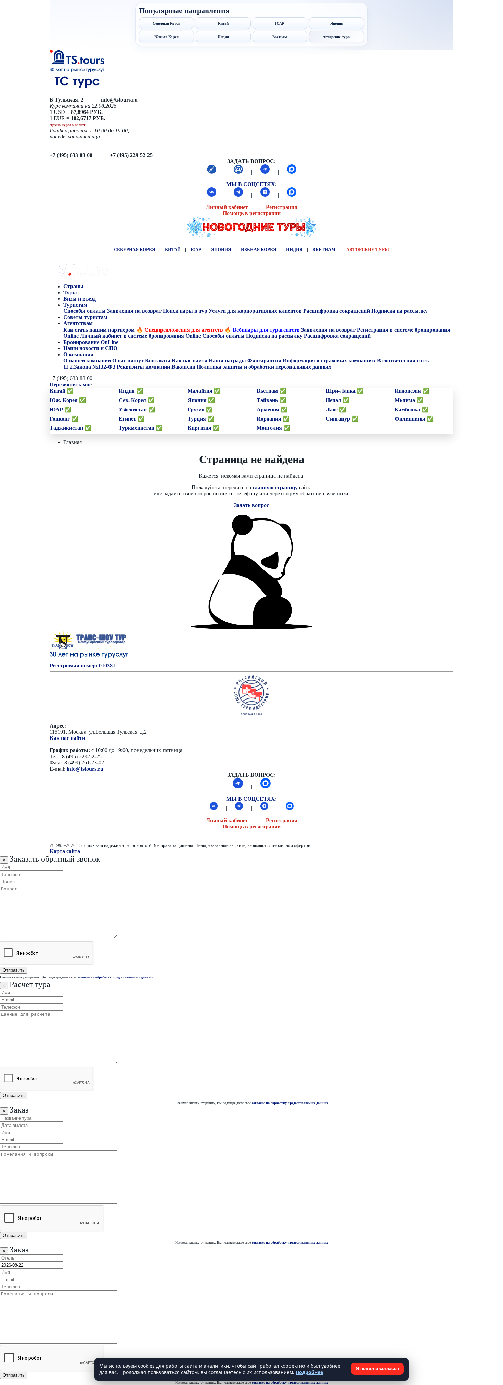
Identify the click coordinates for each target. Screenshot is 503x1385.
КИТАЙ (173, 249)
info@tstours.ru (85, 769)
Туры (70, 292)
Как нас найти (67, 738)
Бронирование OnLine (91, 342)
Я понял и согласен (377, 1368)
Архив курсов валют (67, 125)
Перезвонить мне (71, 384)
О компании (78, 354)
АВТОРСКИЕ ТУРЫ (367, 249)
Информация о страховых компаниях (329, 360)
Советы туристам (86, 317)
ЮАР (196, 249)
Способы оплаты (84, 311)
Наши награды (227, 360)
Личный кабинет (227, 207)
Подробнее (309, 1372)
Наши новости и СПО (91, 348)
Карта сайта (65, 851)
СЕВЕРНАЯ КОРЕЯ (134, 249)
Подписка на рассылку (399, 311)
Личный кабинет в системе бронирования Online (140, 336)
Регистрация (281, 207)
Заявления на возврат (134, 311)
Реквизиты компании (143, 367)
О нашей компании (87, 360)
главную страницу (275, 487)
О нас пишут (128, 360)
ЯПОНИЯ (221, 249)
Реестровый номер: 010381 (82, 665)
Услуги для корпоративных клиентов (255, 311)
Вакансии (183, 367)
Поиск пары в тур (185, 311)
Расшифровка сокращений (336, 311)
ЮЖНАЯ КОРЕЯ (258, 249)
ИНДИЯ (294, 249)
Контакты (157, 360)
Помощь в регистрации (252, 213)
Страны (73, 286)
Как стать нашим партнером (99, 330)
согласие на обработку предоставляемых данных (115, 977)
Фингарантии (264, 360)
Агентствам (78, 323)
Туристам (75, 305)
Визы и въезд (80, 299)
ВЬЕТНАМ (323, 249)
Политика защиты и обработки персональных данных (264, 367)
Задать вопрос (251, 505)
